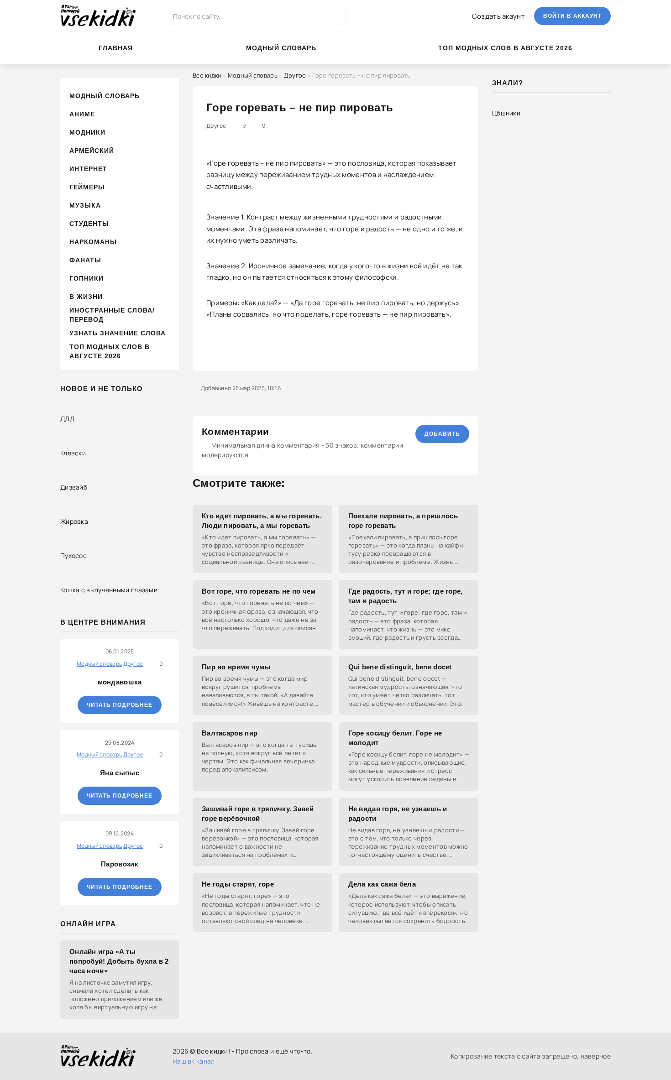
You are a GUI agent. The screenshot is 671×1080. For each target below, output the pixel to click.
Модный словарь (281, 48)
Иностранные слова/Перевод (112, 315)
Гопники (86, 278)
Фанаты (85, 260)
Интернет (88, 168)
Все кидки (207, 75)
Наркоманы (93, 241)
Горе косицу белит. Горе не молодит (395, 737)
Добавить (442, 434)
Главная (116, 48)
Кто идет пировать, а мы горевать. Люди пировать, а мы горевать (262, 520)
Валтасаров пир (229, 733)
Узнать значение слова (117, 333)
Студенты (89, 223)
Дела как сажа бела (382, 884)
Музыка (85, 205)
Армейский (91, 150)
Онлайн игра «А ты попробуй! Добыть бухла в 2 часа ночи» (119, 961)
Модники (87, 132)
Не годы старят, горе (238, 884)
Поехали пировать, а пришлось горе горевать (403, 520)
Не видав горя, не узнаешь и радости (397, 813)
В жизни (86, 296)
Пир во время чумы (236, 667)
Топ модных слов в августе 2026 (505, 48)
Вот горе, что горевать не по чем (259, 591)
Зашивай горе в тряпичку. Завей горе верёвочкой (258, 813)
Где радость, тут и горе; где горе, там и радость (405, 596)
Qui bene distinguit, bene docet (400, 667)
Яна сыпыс (119, 773)
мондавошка (120, 682)
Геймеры (87, 187)
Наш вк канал (194, 1061)
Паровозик (119, 864)
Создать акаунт (498, 16)
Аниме (82, 114)
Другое (295, 75)
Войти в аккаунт (572, 16)
